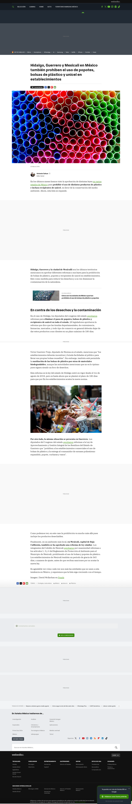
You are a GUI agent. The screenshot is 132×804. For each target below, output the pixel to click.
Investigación (16, 719)
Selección (21, 7)
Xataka (14, 764)
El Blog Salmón (112, 764)
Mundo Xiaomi (16, 777)
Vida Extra (31, 767)
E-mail (55, 87)
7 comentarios (38, 87)
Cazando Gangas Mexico (55, 720)
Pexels (61, 577)
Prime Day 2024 (17, 730)
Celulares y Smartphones (35, 726)
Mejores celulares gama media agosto (37, 706)
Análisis (33, 719)
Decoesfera (95, 767)
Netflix (73, 52)
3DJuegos (31, 764)
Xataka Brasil (16, 791)
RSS (94, 737)
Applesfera (15, 770)
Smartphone (37, 52)
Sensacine (47, 764)
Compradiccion (96, 770)
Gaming (32, 7)
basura (65, 583)
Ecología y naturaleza (45, 583)
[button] (43, 173)
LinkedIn (102, 737)
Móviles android (55, 730)
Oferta (29, 52)
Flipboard (52, 87)
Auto (49, 7)
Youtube (109, 7)
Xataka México (16, 789)
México (57, 583)
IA (53, 52)
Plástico (73, 583)
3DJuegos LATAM (33, 789)
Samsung (60, 52)
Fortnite (87, 52)
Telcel (51, 734)
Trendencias (95, 764)
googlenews (115, 7)
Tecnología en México (38, 730)
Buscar (116, 747)
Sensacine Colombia (47, 792)
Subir (114, 755)
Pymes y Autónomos (111, 767)
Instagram (112, 7)
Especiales (15, 725)
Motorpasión (80, 764)
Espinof (46, 767)
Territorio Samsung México (66, 7)
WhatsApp (47, 52)
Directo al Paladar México (65, 789)
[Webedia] (115, 1)
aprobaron (92, 316)
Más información (80, 802)
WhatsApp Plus (82, 706)
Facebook (102, 7)
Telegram (91, 737)
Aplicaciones (54, 725)
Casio (94, 52)
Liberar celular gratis (109, 706)
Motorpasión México (80, 789)
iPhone (80, 52)
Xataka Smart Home (16, 773)
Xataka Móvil (16, 767)
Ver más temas (18, 739)
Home (41, 7)
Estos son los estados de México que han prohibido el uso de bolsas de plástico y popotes (80, 296)
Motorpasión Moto (81, 767)
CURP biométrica (95, 706)
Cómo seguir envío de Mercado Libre (63, 706)
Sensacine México (49, 789)
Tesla (67, 52)
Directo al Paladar (65, 764)
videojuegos (35, 734)
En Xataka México (66, 293)
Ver (67, 635)
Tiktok (119, 7)
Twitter (105, 7)
